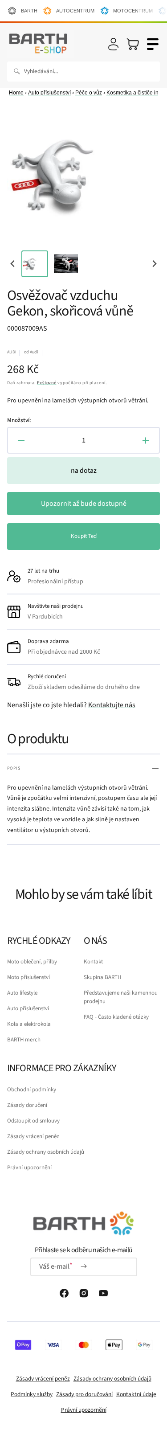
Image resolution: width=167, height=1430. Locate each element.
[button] (113, 44)
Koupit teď (84, 536)
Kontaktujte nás (111, 705)
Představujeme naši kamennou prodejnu (121, 997)
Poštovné (47, 383)
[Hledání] (18, 71)
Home (16, 93)
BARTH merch (24, 1040)
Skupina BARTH (102, 977)
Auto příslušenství (49, 93)
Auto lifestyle (22, 993)
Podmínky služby (32, 1394)
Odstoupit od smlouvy (33, 1121)
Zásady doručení (27, 1105)
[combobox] (83, 71)
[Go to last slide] (13, 264)
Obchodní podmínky (31, 1090)
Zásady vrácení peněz (33, 1136)
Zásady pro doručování (84, 1394)
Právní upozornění (29, 1168)
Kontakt (93, 962)
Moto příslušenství (28, 977)
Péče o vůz (88, 93)
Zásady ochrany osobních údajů (45, 1152)
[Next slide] (154, 264)
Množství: (19, 420)
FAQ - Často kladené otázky (116, 1017)
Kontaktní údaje (136, 1394)
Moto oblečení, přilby (32, 962)
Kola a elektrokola (29, 1024)
